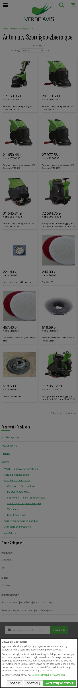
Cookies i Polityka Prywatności (48, 674)
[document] (39, 663)
